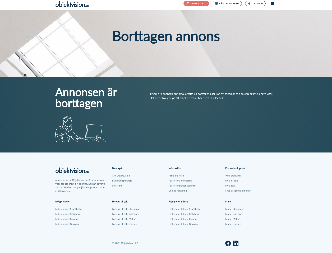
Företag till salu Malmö (124, 219)
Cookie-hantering (178, 191)
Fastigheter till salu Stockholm (185, 209)
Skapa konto (198, 3)
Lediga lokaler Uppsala (67, 224)
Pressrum (117, 186)
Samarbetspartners (122, 181)
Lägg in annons (229, 3)
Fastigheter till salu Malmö (183, 219)
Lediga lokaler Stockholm (68, 209)
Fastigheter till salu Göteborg (184, 214)
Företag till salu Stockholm (126, 209)
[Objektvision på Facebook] (228, 243)
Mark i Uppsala (233, 224)
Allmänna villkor (177, 176)
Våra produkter (233, 176)
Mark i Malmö (232, 219)
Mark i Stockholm (234, 209)
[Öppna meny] (272, 3)
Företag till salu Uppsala (124, 224)
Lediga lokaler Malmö (66, 219)
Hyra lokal (230, 186)
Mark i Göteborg (234, 214)
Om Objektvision (121, 176)
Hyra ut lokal (232, 181)
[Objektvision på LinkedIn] (235, 243)
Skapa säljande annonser (238, 191)
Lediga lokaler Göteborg (67, 214)
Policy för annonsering (180, 181)
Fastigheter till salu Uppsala (183, 224)
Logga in (257, 3)
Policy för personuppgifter (182, 186)
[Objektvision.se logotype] (72, 4)
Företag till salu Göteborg (125, 214)
